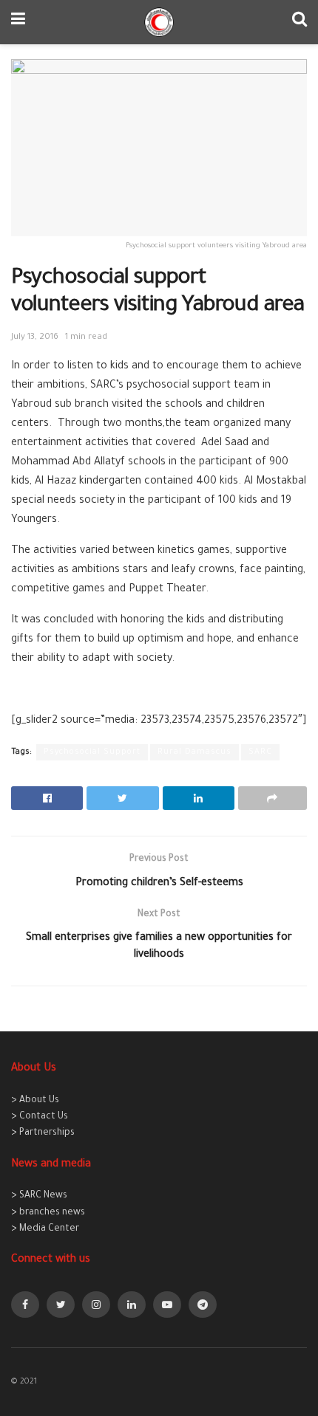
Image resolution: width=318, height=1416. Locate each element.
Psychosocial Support (92, 752)
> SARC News (39, 1196)
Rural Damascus (194, 752)
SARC (260, 752)
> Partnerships (43, 1133)
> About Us (35, 1101)
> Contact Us (39, 1117)
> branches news (48, 1213)
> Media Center (45, 1229)
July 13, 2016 (34, 338)
